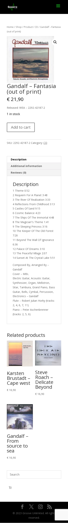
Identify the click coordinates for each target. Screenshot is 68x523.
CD (36, 27)
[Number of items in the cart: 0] (10, 487)
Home (10, 27)
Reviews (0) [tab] (18, 172)
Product (28, 27)
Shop (19, 27)
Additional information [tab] (26, 166)
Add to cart (21, 127)
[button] (55, 42)
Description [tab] (18, 159)
